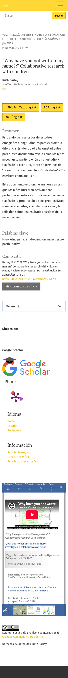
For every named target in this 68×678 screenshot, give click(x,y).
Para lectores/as (18, 452)
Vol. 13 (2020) (10, 34)
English (12, 421)
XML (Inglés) (13, 117)
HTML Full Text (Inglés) (20, 107)
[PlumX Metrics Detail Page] (16, 397)
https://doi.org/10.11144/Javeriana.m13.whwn (29, 279)
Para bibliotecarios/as (22, 461)
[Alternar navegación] (60, 5)
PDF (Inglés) (52, 107)
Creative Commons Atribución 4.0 (22, 636)
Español (12, 426)
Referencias (14, 306)
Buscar (59, 15)
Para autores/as (18, 457)
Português (14, 430)
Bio (4, 89)
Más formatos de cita (20, 286)
